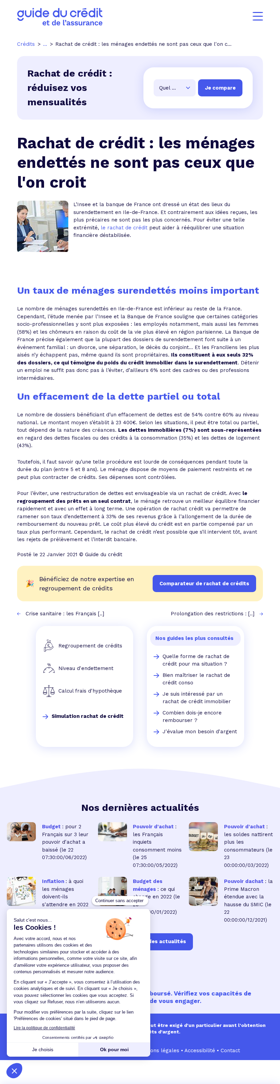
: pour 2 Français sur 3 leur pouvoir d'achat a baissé (65, 838)
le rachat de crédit (124, 228)
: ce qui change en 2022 (154, 889)
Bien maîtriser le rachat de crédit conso (196, 679)
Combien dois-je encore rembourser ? (192, 717)
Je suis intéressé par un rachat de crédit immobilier (197, 698)
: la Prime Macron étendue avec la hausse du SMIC (248, 893)
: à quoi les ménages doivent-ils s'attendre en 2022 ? (65, 896)
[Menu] (257, 16)
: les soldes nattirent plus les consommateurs (248, 838)
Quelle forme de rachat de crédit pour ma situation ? (196, 660)
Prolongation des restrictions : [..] (212, 614)
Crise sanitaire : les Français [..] (65, 614)
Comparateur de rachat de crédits (204, 583)
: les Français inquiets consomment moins (157, 838)
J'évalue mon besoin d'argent (200, 731)
